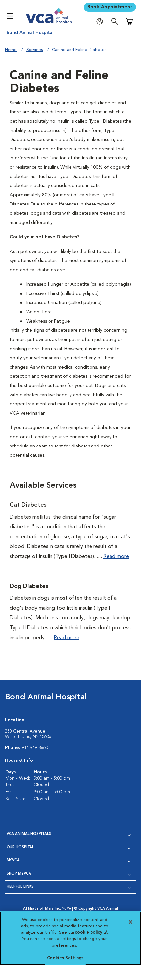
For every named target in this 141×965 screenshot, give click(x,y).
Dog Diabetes (29, 586)
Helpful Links (20, 887)
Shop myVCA (19, 874)
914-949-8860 (35, 747)
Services (34, 50)
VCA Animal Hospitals (29, 834)
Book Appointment (109, 7)
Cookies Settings (65, 958)
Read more (116, 556)
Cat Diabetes (28, 505)
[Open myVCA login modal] (101, 21)
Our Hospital (20, 847)
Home (11, 50)
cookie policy (91, 932)
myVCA (13, 860)
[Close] (130, 922)
